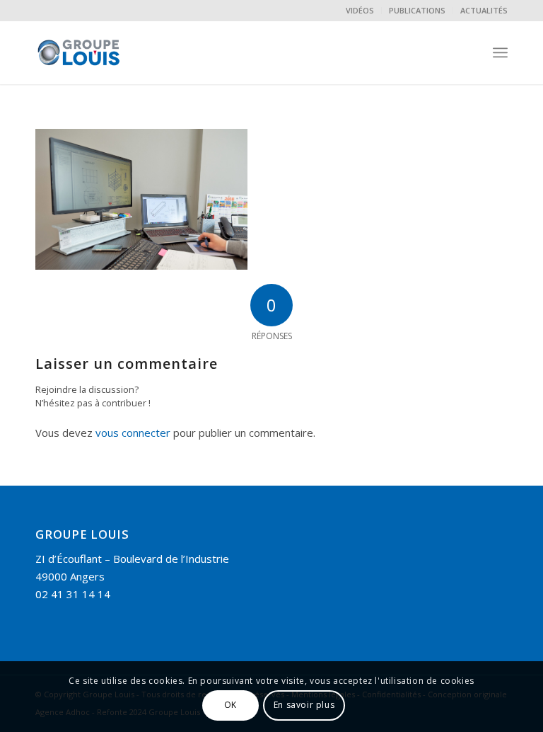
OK (230, 705)
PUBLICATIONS (417, 10)
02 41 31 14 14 (72, 594)
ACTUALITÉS (484, 10)
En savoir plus (304, 705)
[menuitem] (360, 10)
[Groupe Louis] (104, 52)
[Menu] (500, 52)
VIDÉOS (360, 10)
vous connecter (132, 432)
